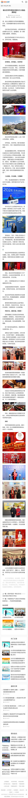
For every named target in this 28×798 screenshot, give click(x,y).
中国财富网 (21, 783)
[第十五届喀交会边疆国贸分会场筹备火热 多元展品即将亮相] (6, 763)
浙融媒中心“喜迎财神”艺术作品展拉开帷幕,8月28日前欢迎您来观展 (14, 715)
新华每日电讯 (7, 783)
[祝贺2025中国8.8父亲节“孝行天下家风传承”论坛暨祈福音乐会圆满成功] (19, 624)
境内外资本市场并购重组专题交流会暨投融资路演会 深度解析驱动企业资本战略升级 (18, 677)
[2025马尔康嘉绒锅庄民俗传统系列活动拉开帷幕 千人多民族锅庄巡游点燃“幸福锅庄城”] (7, 624)
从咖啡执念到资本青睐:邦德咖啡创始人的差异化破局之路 (18, 644)
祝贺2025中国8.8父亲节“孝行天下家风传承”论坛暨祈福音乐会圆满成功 (18, 669)
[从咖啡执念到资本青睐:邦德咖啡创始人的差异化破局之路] (7, 612)
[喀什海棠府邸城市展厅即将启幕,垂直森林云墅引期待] (6, 756)
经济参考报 (14, 781)
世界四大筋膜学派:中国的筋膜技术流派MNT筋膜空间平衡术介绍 (18, 771)
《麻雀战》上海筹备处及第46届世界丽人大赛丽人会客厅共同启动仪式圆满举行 (18, 739)
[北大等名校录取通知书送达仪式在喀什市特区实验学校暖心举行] (19, 612)
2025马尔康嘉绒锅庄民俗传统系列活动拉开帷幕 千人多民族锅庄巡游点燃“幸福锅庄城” (18, 661)
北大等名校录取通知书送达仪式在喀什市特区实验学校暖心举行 (18, 652)
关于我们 (9, 790)
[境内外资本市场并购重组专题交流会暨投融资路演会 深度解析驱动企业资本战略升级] (6, 677)
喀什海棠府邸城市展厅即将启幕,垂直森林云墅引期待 (18, 754)
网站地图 (3, 790)
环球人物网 (21, 786)
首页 (2, 5)
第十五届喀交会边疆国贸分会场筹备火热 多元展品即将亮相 (18, 763)
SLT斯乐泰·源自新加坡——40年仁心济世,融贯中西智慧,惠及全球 (14, 707)
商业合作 (22, 790)
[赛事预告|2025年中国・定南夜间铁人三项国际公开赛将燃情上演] (6, 747)
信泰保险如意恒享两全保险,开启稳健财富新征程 (14, 723)
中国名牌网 (21, 781)
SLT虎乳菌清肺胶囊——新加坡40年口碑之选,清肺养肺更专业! (14, 699)
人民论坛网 (6, 786)
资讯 (10, 5)
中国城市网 (14, 783)
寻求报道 (15, 790)
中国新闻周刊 (14, 786)
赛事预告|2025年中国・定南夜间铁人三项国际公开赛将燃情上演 (18, 747)
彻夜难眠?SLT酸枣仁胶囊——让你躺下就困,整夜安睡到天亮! (14, 691)
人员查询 (16, 792)
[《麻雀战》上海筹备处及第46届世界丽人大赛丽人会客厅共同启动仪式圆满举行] (6, 739)
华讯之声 (10, 2)
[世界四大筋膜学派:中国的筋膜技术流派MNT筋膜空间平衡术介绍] (6, 771)
